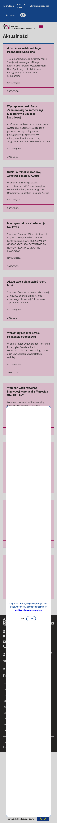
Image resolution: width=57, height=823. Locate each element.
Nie (22, 618)
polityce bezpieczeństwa (28, 610)
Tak (31, 618)
